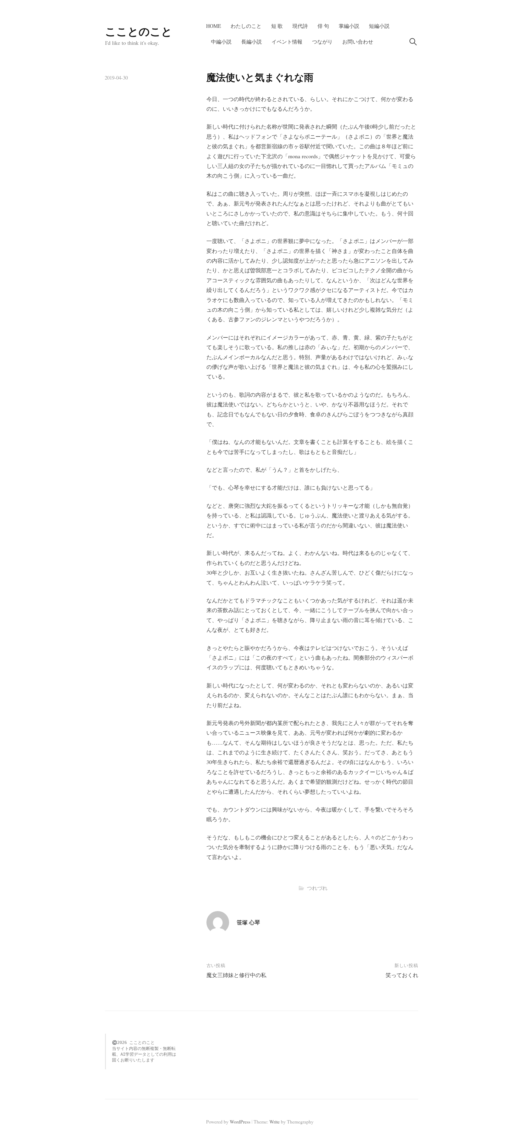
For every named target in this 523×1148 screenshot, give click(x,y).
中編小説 (221, 41)
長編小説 (251, 41)
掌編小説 (349, 25)
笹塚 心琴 (248, 922)
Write (274, 1121)
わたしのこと (246, 25)
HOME (213, 25)
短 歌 (277, 25)
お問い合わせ (357, 41)
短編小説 (379, 25)
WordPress (240, 1121)
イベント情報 (286, 41)
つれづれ (317, 887)
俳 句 (323, 25)
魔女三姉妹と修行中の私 (236, 975)
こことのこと (138, 31)
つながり (322, 41)
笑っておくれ (402, 975)
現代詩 (300, 25)
